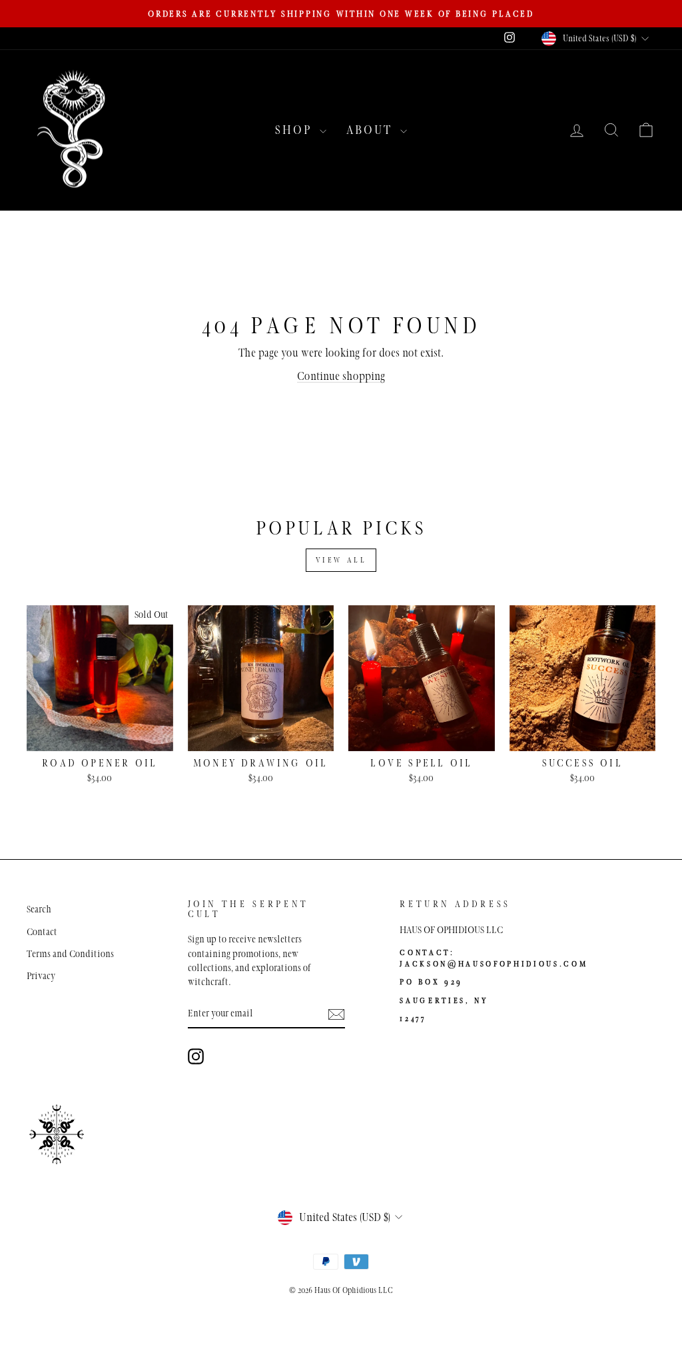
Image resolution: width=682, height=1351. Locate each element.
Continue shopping (341, 376)
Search (39, 909)
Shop (295, 130)
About (371, 130)
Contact (42, 932)
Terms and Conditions (70, 954)
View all (341, 560)
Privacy (41, 976)
